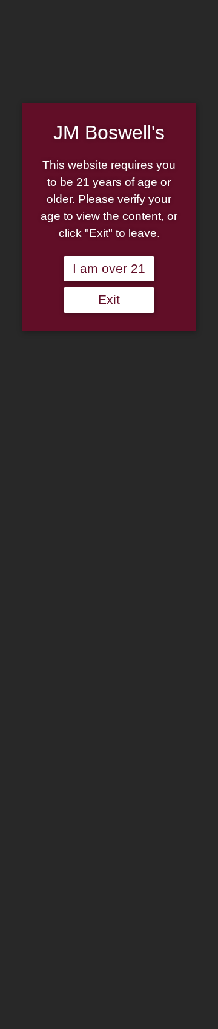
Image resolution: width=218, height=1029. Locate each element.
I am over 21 (109, 268)
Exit (109, 299)
